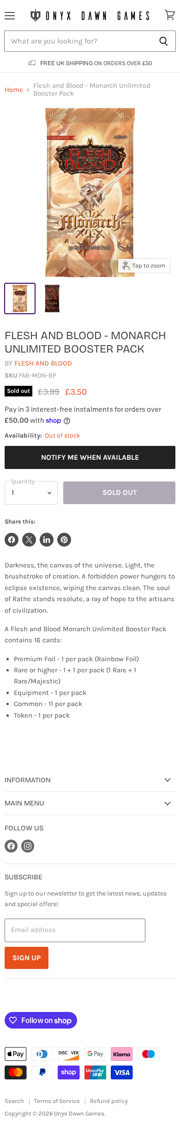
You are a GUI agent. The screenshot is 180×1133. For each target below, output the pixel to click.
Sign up (26, 957)
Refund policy (109, 1100)
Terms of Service (57, 1100)
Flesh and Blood (43, 363)
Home (14, 90)
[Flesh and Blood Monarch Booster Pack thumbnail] (20, 298)
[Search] (163, 41)
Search (14, 1100)
